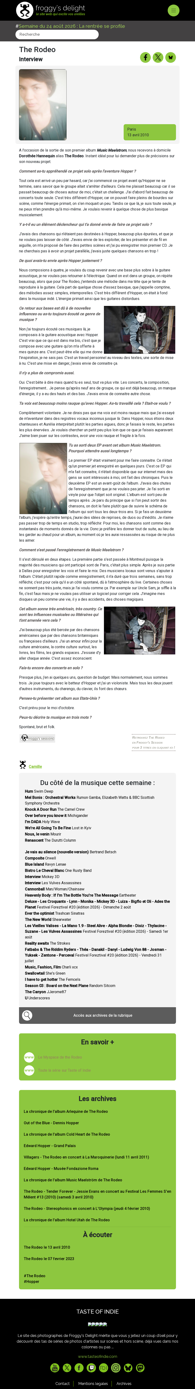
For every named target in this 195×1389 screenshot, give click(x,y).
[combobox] (57, 34)
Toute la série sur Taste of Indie (64, 1070)
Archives (124, 1383)
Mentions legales (93, 1383)
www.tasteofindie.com (97, 1356)
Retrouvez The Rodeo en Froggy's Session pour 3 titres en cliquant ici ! (153, 742)
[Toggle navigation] (174, 10)
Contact (62, 1383)
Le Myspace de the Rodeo (60, 1057)
